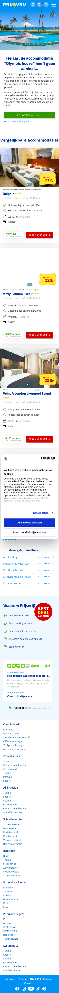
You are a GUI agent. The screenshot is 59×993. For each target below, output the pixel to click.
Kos (5, 919)
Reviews (47, 979)
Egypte (7, 780)
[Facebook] (17, 989)
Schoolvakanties (12, 875)
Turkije (7, 772)
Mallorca (8, 887)
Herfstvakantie (11, 832)
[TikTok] (38, 989)
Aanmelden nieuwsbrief (16, 737)
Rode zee (8, 934)
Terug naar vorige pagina (18, 121)
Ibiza (6, 907)
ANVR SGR (35, 979)
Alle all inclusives (12, 812)
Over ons (8, 729)
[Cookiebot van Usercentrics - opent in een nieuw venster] (41, 459)
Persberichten (11, 733)
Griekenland (10, 769)
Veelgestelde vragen (14, 745)
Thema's (7, 859)
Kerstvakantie (10, 836)
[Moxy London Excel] (29, 286)
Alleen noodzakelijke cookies (29, 532)
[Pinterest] (44, 989)
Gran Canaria (10, 899)
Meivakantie (10, 828)
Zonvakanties (10, 867)
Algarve (7, 923)
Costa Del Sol (10, 930)
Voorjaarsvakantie (13, 840)
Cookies (28, 983)
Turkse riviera (10, 938)
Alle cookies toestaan (29, 522)
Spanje (7, 761)
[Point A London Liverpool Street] (29, 386)
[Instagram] (24, 989)
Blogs (6, 855)
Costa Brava (9, 927)
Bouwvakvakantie (12, 843)
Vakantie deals (11, 871)
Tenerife (7, 891)
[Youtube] (31, 989)
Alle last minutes (12, 970)
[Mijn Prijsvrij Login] (46, 4)
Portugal (7, 776)
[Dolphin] (29, 186)
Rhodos (7, 895)
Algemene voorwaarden (16, 749)
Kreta (6, 903)
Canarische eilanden (14, 765)
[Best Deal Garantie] (43, 612)
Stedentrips (9, 863)
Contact (23, 979)
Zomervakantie (11, 824)
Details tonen (41, 512)
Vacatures (10, 979)
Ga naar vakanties (28, 115)
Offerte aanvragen (13, 741)
